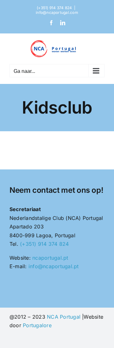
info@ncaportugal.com (57, 12)
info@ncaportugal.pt (53, 266)
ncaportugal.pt (50, 258)
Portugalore (37, 325)
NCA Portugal (63, 317)
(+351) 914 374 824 (44, 244)
